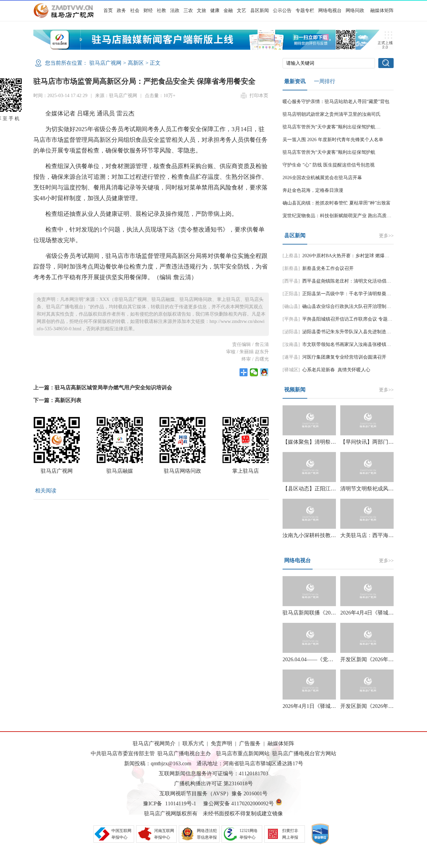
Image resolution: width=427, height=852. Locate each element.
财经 (148, 10)
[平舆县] (291, 319)
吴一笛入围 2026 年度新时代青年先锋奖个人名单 (333, 139)
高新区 (136, 63)
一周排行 (324, 81)
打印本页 (259, 95)
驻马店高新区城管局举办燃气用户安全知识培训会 (113, 387)
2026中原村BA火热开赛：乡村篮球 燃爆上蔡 (348, 255)
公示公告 (282, 10)
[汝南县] (291, 344)
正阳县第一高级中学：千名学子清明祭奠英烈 (349, 293)
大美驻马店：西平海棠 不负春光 (379, 535)
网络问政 (355, 10)
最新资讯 (295, 81)
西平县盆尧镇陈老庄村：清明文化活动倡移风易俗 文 (356, 281)
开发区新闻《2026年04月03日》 (377, 659)
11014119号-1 (180, 803)
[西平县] (291, 281)
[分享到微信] (254, 372)
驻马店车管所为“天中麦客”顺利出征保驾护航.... (332, 126)
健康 (215, 10)
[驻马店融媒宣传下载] (213, 48)
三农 (188, 10)
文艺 (241, 10)
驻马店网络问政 (182, 471)
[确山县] (291, 306)
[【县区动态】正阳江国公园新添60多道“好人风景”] (309, 467)
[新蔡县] (291, 268)
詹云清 (262, 344)
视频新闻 (295, 389)
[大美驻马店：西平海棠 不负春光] (367, 514)
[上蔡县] (291, 255)
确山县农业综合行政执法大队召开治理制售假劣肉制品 (358, 306)
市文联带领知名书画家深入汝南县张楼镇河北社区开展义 (360, 344)
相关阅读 (45, 490)
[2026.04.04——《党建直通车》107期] (309, 638)
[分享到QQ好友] (264, 372)
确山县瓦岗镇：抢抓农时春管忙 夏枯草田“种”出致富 (337, 202)
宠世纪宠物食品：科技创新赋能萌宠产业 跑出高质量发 (339, 215)
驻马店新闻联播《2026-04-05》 (319, 612)
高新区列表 (68, 400)
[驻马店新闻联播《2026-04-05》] (309, 591)
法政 (174, 10)
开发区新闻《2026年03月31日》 (377, 706)
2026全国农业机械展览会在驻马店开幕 (322, 177)
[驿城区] (291, 369)
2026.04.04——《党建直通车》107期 (325, 659)
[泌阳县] (291, 331)
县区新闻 (259, 10)
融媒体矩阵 (382, 10)
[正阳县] (291, 293)
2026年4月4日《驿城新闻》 (372, 612)
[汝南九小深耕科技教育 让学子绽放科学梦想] (309, 514)
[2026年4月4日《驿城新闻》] (367, 591)
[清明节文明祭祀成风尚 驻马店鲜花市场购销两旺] (367, 467)
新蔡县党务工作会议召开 (328, 268)
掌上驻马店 (245, 471)
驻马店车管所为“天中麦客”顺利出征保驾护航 (329, 152)
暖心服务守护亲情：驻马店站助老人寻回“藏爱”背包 (336, 101)
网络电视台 (330, 10)
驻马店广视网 (105, 63)
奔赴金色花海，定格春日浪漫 (313, 190)
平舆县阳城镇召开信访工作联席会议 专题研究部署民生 (359, 319)
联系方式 (193, 743)
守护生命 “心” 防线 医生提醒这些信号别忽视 (329, 164)
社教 (161, 10)
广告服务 (250, 743)
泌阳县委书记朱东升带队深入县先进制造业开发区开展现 (360, 331)
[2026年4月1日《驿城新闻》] (309, 685)
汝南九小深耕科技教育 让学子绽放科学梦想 (334, 535)
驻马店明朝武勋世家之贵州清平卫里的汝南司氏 (332, 114)
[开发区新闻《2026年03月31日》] (367, 685)
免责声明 (221, 743)
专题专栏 (305, 10)
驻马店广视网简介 (154, 743)
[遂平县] (291, 357)
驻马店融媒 (119, 471)
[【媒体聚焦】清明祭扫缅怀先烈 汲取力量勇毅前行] (309, 420)
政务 (121, 10)
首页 (108, 10)
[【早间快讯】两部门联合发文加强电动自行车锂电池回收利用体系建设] (367, 420)
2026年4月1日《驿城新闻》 (315, 706)
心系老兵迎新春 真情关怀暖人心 (336, 369)
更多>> (386, 235)
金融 (228, 10)
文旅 (201, 10)
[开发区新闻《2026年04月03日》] (367, 638)
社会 (134, 10)
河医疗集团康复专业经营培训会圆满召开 (344, 357)
